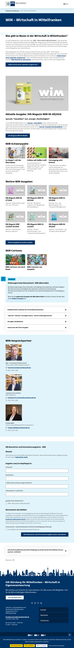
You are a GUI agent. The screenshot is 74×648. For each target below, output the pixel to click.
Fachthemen (44, 620)
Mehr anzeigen (42, 646)
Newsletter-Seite (21, 457)
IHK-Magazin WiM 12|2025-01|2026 (12, 225)
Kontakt (43, 610)
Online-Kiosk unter (22, 65)
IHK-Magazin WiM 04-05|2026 (35, 199)
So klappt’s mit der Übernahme (13, 161)
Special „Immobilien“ (35, 123)
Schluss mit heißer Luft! (37, 160)
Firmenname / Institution (14, 491)
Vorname (9, 467)
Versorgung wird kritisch (55, 161)
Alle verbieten (29, 646)
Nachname (10, 475)
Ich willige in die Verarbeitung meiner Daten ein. (23, 529)
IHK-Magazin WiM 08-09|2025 (57, 225)
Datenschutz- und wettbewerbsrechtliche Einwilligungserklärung (29, 527)
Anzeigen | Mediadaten (15, 322)
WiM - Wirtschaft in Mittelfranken (19, 503)
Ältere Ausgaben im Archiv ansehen (20, 242)
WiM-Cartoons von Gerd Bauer (15, 268)
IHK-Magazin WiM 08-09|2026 (17, 136)
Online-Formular (17, 298)
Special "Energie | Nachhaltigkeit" (51, 127)
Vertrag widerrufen (14, 597)
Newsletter (44, 615)
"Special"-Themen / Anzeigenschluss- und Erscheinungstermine (30, 316)
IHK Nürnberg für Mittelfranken (12, 10)
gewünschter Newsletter (15, 501)
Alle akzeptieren (16, 646)
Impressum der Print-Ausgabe (18, 327)
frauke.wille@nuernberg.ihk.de (19, 428)
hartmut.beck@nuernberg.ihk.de (19, 368)
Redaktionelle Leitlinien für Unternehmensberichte (25, 310)
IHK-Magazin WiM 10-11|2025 (35, 225)
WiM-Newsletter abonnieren (21, 60)
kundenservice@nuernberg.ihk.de (16, 519)
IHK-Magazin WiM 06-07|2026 (14, 199)
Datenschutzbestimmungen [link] (56, 646)
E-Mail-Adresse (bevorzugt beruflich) (19, 483)
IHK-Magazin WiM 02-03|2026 (57, 199)
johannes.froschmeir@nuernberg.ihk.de (22, 398)
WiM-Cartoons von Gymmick (34, 268)
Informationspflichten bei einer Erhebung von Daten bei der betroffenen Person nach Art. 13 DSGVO (35, 551)
